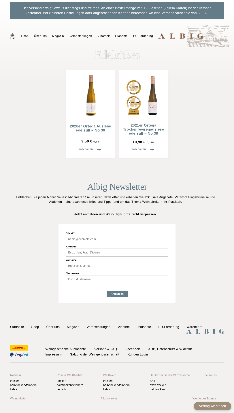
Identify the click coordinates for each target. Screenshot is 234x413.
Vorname (71, 259)
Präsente (121, 36)
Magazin (58, 36)
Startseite (12, 36)
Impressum (53, 354)
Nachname (72, 273)
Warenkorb (194, 327)
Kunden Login (138, 354)
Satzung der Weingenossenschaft (94, 354)
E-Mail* (70, 233)
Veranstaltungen (80, 36)
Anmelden (117, 293)
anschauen (86, 149)
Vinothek (103, 36)
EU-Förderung (143, 36)
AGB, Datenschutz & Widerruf (170, 349)
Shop (25, 36)
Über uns (40, 36)
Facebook (132, 349)
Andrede (71, 246)
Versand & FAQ (105, 349)
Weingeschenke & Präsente (65, 349)
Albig (193, 36)
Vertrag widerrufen (212, 406)
